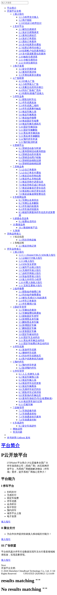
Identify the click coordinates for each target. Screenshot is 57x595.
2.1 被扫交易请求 (27, 29)
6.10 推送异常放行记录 (30, 401)
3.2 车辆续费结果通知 (30, 313)
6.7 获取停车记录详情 (30, 392)
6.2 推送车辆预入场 (29, 377)
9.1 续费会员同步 (27, 221)
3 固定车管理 (19, 307)
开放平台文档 (14, 11)
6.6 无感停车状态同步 (30, 389)
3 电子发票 (18, 66)
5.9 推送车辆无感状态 (30, 124)
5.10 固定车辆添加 (28, 127)
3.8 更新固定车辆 (27, 331)
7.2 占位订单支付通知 (30, 172)
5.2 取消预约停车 (27, 368)
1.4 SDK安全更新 (27, 264)
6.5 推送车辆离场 (27, 386)
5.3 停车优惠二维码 (29, 105)
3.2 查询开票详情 (27, 72)
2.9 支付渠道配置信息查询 (32, 53)
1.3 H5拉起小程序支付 (30, 23)
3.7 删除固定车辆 (27, 328)
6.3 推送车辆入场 (27, 380)
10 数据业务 (19, 224)
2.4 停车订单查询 (27, 301)
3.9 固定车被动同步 (29, 334)
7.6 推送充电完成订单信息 (32, 185)
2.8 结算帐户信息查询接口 (32, 50)
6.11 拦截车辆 (26, 404)
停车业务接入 (14, 249)
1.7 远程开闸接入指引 (30, 273)
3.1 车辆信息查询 (27, 310)
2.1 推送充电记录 (27, 246)
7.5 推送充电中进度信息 (31, 182)
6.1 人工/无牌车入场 (29, 374)
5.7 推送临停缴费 (27, 118)
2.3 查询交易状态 (27, 35)
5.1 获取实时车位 (27, 99)
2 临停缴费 (18, 288)
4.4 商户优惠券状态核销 (31, 358)
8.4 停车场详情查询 (29, 209)
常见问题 (17, 432)
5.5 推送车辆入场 (27, 111)
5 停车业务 (18, 96)
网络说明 (17, 429)
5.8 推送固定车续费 (29, 121)
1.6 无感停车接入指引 (30, 270)
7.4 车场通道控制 (27, 420)
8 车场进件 (18, 423)
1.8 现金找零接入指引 (30, 276)
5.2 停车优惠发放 (27, 102)
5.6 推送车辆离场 (27, 114)
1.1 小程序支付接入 (29, 17)
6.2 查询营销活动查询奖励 (32, 151)
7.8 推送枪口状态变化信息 (32, 191)
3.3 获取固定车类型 (29, 316)
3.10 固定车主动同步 (29, 337)
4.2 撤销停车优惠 (27, 352)
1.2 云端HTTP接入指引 (30, 258)
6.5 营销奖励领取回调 (30, 160)
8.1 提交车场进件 (27, 426)
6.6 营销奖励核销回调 (30, 163)
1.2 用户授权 (25, 20)
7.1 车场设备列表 (27, 410)
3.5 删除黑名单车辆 (29, 322)
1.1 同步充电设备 (27, 240)
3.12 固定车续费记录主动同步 (34, 343)
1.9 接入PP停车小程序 (30, 279)
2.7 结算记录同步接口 (30, 47)
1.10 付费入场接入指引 (30, 282)
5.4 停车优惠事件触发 (30, 108)
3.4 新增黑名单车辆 (29, 319)
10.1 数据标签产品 (28, 227)
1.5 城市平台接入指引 (30, 267)
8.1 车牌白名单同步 (29, 200)
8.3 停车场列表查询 (29, 206)
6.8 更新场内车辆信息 (30, 395)
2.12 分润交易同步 (28, 63)
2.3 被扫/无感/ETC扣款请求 (33, 297)
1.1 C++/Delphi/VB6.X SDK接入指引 (37, 255)
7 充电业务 (18, 166)
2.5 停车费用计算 (27, 304)
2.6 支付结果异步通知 (30, 44)
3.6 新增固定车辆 (27, 325)
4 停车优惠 (18, 346)
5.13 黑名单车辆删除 (29, 136)
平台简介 (11, 8)
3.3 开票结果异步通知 (30, 75)
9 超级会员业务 (21, 218)
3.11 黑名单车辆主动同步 (31, 340)
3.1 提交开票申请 (27, 69)
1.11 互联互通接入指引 (30, 285)
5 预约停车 (18, 362)
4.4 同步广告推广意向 (30, 90)
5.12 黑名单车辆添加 (29, 133)
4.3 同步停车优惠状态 (30, 355)
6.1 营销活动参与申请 (30, 148)
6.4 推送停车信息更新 (30, 383)
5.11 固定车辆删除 (28, 130)
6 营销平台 (18, 145)
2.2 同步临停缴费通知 (30, 294)
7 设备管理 (18, 407)
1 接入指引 (18, 14)
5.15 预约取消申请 (28, 142)
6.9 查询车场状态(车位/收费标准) (35, 398)
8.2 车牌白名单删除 (29, 203)
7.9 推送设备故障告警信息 (32, 194)
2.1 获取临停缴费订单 (30, 291)
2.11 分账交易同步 (28, 60)
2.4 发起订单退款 (27, 38)
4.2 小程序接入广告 (29, 84)
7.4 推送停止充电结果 (30, 179)
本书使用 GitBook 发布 (18, 437)
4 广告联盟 (18, 78)
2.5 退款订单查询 (27, 41)
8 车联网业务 (19, 197)
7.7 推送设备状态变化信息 (32, 188)
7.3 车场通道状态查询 (30, 416)
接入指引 (6, 521)
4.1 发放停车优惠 (27, 349)
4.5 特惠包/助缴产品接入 (31, 93)
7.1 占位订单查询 (27, 169)
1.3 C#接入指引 (26, 261)
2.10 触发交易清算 (28, 56)
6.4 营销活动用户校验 (30, 157)
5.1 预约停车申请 (27, 365)
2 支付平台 (18, 26)
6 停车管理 (18, 371)
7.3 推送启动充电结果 (30, 175)
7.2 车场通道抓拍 (27, 413)
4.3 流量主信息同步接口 (31, 87)
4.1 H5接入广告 (26, 81)
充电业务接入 (14, 233)
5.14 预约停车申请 (28, 139)
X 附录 (16, 230)
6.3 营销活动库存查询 (30, 154)
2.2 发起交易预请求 (29, 32)
